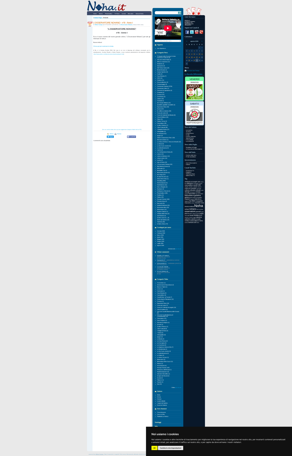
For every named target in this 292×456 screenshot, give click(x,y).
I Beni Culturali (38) (162, 127)
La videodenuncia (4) (163, 148)
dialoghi (187, 192)
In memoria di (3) (161, 133)
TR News (188, 131)
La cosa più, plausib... (163, 268)
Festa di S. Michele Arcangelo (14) (166, 307)
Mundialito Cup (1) (162, 170)
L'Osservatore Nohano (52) (164, 164)
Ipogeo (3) (160, 135)
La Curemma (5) (161, 345)
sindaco (187, 221)
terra (201, 221)
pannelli (198, 211)
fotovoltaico (189, 195)
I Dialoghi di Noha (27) (163, 129)
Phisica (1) (160, 363)
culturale (192, 190)
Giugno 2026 (160, 241)
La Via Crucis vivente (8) (164, 146)
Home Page (98, 17)
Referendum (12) (162, 209)
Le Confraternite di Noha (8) (164, 152)
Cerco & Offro (161, 414)
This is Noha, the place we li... (164, 41)
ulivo (198, 222)
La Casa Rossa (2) (162, 341)
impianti (187, 199)
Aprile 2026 (160, 237)
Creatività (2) (160, 92)
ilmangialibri (199, 197)
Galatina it (188, 172)
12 (192, 54)
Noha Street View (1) (163, 178)
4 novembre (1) (161, 282)
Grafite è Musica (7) (162, 125)
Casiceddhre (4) (161, 295)
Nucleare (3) (160, 189)
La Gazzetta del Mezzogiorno (194, 149)
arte (199, 182)
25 (189, 60)
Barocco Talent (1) (162, 287)
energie (186, 193)
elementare (192, 192)
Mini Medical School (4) (163, 166)
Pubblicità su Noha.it (162, 416)
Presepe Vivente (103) (163, 367)
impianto (192, 199)
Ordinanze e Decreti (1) (163, 191)
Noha (198, 206)
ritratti (191, 215)
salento (193, 219)
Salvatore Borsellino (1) (163, 373)
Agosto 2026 (160, 245)
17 (186, 57)
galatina (197, 195)
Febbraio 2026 (161, 233)
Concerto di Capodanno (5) (164, 90)
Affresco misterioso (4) (163, 61)
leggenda (187, 201)
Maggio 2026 (160, 239)
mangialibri (199, 201)
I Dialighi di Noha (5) (162, 330)
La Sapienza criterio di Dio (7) (165, 347)
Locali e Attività (161, 401)
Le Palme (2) (160, 355)
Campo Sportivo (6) (162, 72)
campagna (196, 183)
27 (194, 60)
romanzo (187, 217)
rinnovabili (187, 215)
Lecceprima (189, 130)
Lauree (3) (160, 150)
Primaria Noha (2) (162, 201)
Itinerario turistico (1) (162, 139)
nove (198, 209)
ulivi (195, 222)
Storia (158, 395)
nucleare (201, 209)
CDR (199, 185)
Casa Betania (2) (161, 293)
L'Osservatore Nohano (126, 24)
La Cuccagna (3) (161, 343)
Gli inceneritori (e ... (169, 264)
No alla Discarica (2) (162, 176)
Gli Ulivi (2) (160, 324)
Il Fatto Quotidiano (191, 156)
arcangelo (194, 182)
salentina (199, 217)
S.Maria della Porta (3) (163, 213)
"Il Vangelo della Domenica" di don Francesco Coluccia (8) (166, 57)
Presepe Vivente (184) (163, 199)
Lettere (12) (160, 154)
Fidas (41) (160, 119)
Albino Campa (99, 24)
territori (186, 222)
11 (189, 54)
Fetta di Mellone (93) (162, 117)
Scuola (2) (160, 378)
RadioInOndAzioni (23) (163, 205)
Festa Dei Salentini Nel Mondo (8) (166, 115)
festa (190, 193)
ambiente (188, 182)
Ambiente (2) (160, 63)
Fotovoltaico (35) (161, 123)
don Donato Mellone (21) (164, 102)
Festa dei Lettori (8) (162, 113)
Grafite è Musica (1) (162, 326)
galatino (187, 197)
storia (192, 221)
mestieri (197, 203)
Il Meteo (188, 164)
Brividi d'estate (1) (162, 70)
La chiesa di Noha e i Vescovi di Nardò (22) (169, 141)
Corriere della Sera (191, 155)
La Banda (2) (160, 339)
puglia (201, 213)
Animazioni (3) (161, 65)
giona (191, 197)
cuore (202, 190)
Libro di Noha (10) (162, 162)
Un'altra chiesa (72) (162, 224)
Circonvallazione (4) (162, 82)
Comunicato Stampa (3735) (164, 86)
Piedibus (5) (160, 195)
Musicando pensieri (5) (163, 172)
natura (192, 206)
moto (202, 203)
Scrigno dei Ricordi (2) (163, 376)
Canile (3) (159, 74)
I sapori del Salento (162, 403)
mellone (193, 203)
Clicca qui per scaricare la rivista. (103, 46)
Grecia (159, 397)
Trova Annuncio (161, 412)
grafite (194, 197)
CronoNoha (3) (161, 96)
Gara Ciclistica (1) (162, 320)
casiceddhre (189, 185)
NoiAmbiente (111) (162, 185)
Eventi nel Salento (162, 405)
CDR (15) (159, 78)
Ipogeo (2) (160, 337)
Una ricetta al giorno (191, 163)
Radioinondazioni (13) (163, 371)
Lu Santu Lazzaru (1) (163, 357)
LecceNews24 (190, 141)
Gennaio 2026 (161, 231)
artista (202, 181)
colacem (199, 186)
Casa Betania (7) (161, 76)
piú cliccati (178, 387)
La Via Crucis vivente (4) (164, 351)
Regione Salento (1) (162, 211)
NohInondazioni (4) (162, 182)
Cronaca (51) (160, 94)
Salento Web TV (190, 175)
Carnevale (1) (161, 291)
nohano (192, 209)
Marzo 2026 (160, 235)
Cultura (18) (160, 98)
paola (202, 211)
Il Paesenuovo (190, 133)
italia (196, 199)
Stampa (119, 133)
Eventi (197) (160, 109)
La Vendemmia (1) (162, 349)
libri (190, 201)
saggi (194, 217)
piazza (187, 213)
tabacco (196, 221)
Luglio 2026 (160, 243)
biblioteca (190, 183)
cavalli (195, 185)
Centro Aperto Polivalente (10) (165, 299)
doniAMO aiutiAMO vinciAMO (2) (166, 104)
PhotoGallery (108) (162, 193)
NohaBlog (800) (161, 180)
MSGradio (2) (161, 168)
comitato (193, 188)
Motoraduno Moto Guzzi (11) (165, 361)
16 (202, 54)
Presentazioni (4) (162, 365)
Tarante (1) (160, 382)
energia (198, 192)
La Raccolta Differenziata (193, 74)
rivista (196, 215)
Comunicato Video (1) (163, 88)
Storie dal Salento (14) (163, 219)
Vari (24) (159, 384)
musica (187, 206)
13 (194, 54)
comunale (199, 188)
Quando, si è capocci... (163, 257)
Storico (111, 133)
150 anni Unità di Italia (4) (164, 59)
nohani (187, 209)
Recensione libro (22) (163, 207)
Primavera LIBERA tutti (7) (164, 369)
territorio (191, 222)
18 (189, 57)
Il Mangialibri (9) (161, 334)
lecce (199, 199)
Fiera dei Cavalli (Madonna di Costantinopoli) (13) (165, 315)
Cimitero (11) (160, 80)
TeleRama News (190, 174)
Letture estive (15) (162, 158)
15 (199, 54)
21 (197, 57)
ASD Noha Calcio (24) (163, 68)
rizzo (200, 215)
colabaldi (195, 186)
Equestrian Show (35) (163, 107)
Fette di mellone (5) (162, 309)
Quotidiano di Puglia (191, 147)
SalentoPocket (190, 138)
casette (200, 183)
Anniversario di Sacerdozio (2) (165, 285)
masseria (188, 203)
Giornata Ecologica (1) (163, 322)
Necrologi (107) (161, 174)
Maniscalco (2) (161, 359)
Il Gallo (188, 135)
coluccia (187, 188)
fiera (197, 193)
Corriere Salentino (191, 136)
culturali (198, 190)
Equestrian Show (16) (163, 303)
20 (194, 57)
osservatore (190, 211)
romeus (191, 217)
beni (186, 183)
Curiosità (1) (160, 100)
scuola (198, 219)
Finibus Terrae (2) (162, 121)
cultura (187, 190)
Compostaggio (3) (162, 84)
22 (199, 57)
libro (193, 201)
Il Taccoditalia (189, 139)
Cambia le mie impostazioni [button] (170, 448)
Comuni (159, 399)
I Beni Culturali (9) (162, 328)
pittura (194, 213)
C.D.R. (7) (160, 289)
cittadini (186, 186)
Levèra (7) (160, 160)
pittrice (191, 213)
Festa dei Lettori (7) (162, 305)
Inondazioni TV (190, 170)
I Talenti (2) (160, 332)
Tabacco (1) (160, 380)
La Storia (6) (160, 143)
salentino (188, 219)
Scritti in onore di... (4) (163, 217)
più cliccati (178, 248)
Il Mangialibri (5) (161, 131)
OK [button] (154, 448)
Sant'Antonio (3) (161, 215)
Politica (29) (160, 197)
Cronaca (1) (160, 301)
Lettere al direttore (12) (163, 156)
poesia (197, 213)
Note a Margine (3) (162, 187)
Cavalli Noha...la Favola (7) (164, 297)
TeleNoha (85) (161, 221)
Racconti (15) (161, 203)
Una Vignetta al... (161, 48)
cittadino (191, 186)
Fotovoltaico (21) (161, 318)
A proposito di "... (168, 260)
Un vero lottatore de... (163, 272)
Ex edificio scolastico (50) (164, 111)
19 (192, 57)
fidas (193, 193)
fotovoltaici (200, 193)
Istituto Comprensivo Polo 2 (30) (166, 137)
